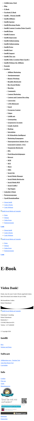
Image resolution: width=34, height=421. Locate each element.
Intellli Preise (8, 47)
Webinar (6, 217)
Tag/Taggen (11, 189)
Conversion (11, 100)
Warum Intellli (8, 202)
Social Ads (11, 173)
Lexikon (7, 69)
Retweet (10, 157)
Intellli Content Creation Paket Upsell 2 (17, 28)
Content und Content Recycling (18, 97)
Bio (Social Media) (14, 85)
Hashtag (10, 129)
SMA (9, 170)
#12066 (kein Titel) (10, 3)
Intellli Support (9, 53)
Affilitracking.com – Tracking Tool (10, 360)
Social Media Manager (15, 176)
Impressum (4, 416)
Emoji (10, 107)
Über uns (3, 381)
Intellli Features (9, 34)
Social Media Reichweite (16, 179)
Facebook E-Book (10, 12)
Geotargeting (12, 119)
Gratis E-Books (8, 205)
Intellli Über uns (9, 56)
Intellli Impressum (10, 37)
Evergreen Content (14, 110)
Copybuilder (4, 365)
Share (10, 167)
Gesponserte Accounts (15, 122)
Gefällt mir (11, 116)
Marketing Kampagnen (15, 138)
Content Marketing (14, 94)
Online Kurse (8, 220)
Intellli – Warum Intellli (12, 15)
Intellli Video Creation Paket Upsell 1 (16, 60)
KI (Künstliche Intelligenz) (17, 135)
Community (12, 91)
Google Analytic (13, 126)
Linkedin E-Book (10, 192)
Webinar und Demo (6, 347)
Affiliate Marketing (14, 72)
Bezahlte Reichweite (14, 82)
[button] (2, 226)
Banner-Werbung (13, 78)
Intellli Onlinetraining (11, 41)
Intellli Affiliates (9, 19)
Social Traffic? (13, 185)
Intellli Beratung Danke (12, 25)
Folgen (10, 113)
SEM (9, 160)
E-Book (6, 9)
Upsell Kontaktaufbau (11, 198)
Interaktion (11, 132)
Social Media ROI (14, 182)
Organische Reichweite (15, 148)
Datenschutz (4, 419)
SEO (9, 163)
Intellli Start (8, 50)
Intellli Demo (8, 31)
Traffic (2, 383)
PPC (9, 151)
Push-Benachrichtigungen (16, 154)
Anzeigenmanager (14, 75)
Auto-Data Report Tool (7, 363)
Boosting (11, 88)
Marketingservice (5, 386)
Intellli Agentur (9, 22)
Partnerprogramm (10, 195)
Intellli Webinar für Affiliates (14, 63)
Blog (5, 6)
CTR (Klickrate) (13, 104)
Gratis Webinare (8, 207)
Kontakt (7, 66)
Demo (6, 215)
